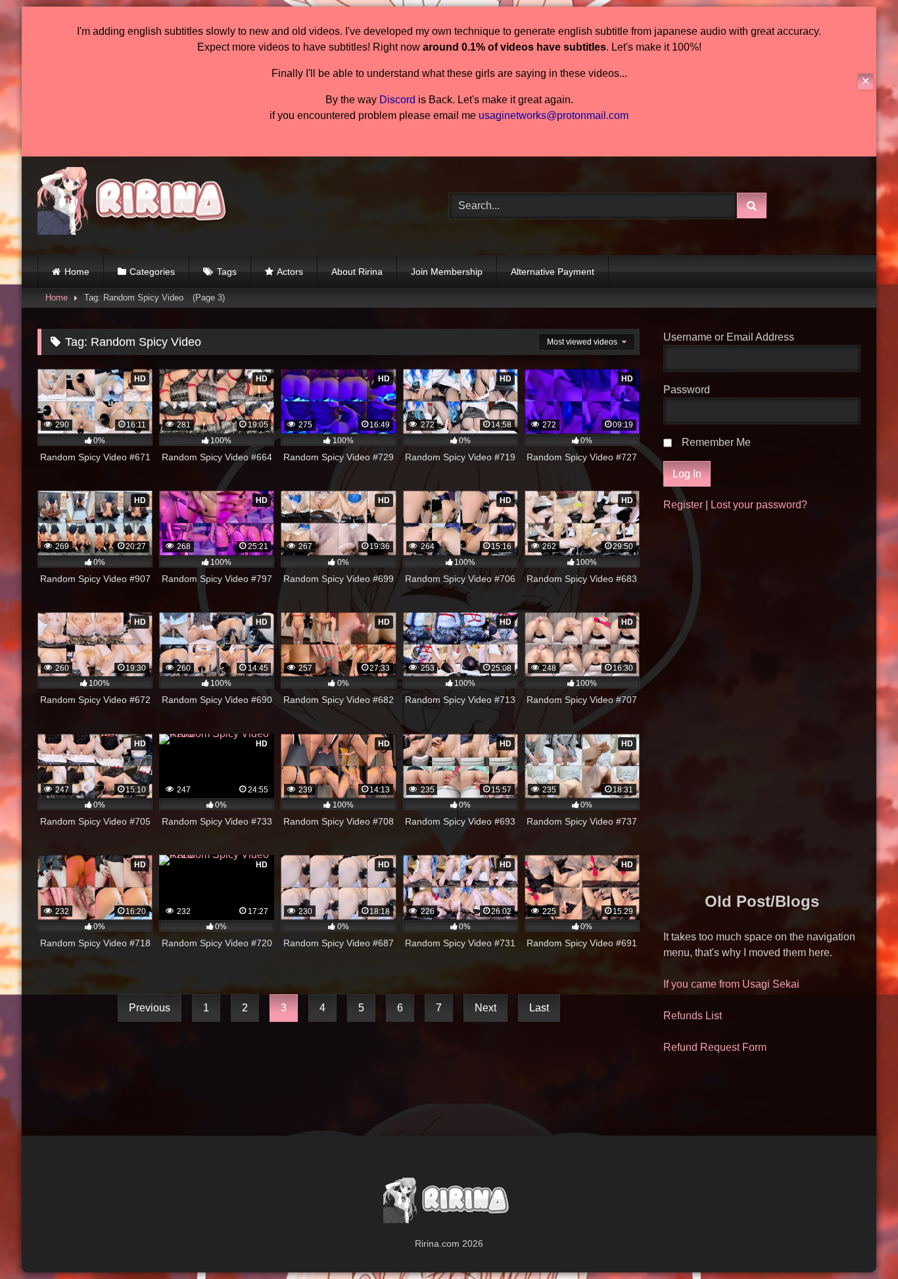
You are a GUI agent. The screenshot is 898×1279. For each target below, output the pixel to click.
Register (683, 504)
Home (76, 271)
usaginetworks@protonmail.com (553, 115)
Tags (227, 271)
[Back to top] (857, 1240)
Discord (397, 99)
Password (686, 389)
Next (485, 1007)
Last (539, 1007)
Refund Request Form (715, 1047)
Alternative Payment (552, 271)
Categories (152, 271)
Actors (290, 271)
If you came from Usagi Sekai (731, 984)
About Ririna (357, 271)
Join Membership (447, 271)
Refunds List (692, 1015)
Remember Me (716, 442)
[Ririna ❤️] (136, 203)
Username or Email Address (728, 337)
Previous (149, 1007)
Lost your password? (759, 504)
